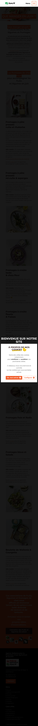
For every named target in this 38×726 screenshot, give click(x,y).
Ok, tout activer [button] (13, 377)
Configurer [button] (28, 377)
